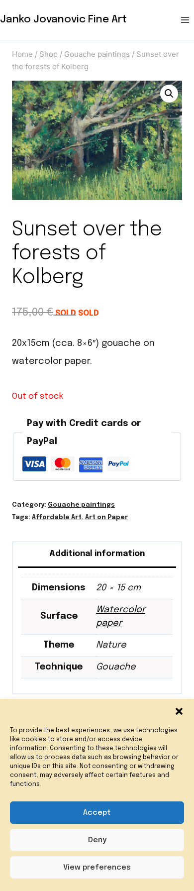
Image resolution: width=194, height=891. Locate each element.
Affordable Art (57, 517)
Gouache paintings (81, 505)
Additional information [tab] (97, 554)
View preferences (97, 868)
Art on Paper (106, 517)
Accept (97, 813)
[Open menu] (185, 19)
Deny (97, 840)
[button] (179, 711)
